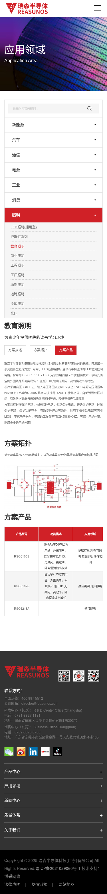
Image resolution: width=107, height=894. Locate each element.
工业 (16, 185)
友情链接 (39, 884)
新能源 (18, 125)
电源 (16, 170)
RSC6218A (21, 609)
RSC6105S (21, 556)
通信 (16, 155)
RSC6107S (21, 586)
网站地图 (66, 884)
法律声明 (12, 884)
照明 (16, 215)
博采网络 (12, 876)
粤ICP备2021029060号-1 (57, 868)
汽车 (16, 140)
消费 (16, 200)
